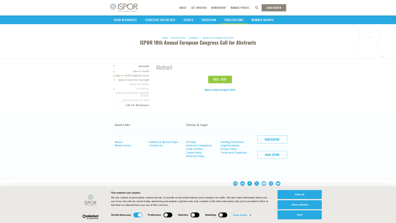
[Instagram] (271, 184)
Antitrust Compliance (199, 145)
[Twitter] (256, 184)
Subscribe (272, 139)
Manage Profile (240, 8)
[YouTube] (264, 184)
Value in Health (141, 71)
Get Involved (199, 8)
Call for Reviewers (137, 105)
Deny (299, 214)
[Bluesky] (278, 184)
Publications (233, 20)
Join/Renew (274, 8)
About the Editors (139, 84)
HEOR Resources (125, 20)
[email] (235, 184)
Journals (194, 38)
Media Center (123, 145)
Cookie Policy (194, 152)
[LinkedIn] (242, 184)
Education (209, 20)
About (183, 8)
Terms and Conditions (234, 152)
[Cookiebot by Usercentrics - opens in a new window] (90, 217)
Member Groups (263, 20)
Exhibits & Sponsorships (163, 142)
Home (165, 38)
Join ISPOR (272, 155)
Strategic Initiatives (160, 20)
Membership (218, 8)
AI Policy (191, 142)
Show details (240, 215)
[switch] (168, 214)
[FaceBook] (249, 184)
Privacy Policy (229, 149)
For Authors (142, 88)
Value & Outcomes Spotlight (218, 38)
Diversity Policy (195, 156)
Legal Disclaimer (230, 145)
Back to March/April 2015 (220, 90)
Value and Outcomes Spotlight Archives (132, 94)
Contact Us (156, 145)
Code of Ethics (194, 149)
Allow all (299, 194)
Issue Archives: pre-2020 (135, 99)
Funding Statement (232, 142)
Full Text (220, 79)
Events (188, 20)
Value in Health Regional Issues (132, 75)
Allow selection (299, 204)
